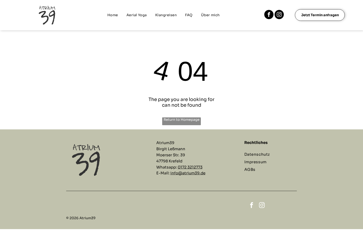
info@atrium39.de (187, 173)
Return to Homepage (182, 119)
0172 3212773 (190, 167)
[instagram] (279, 15)
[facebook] (269, 15)
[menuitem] (112, 15)
